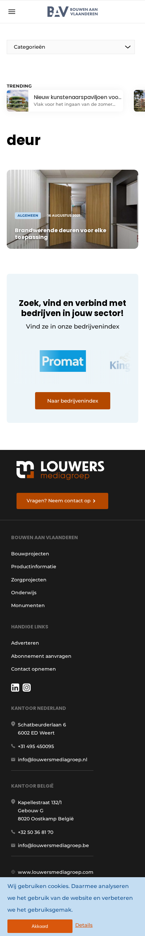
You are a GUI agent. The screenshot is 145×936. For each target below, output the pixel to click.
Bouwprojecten (30, 554)
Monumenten (28, 605)
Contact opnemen (33, 669)
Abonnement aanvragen (41, 656)
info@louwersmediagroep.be (53, 845)
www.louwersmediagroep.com (55, 872)
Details (84, 925)
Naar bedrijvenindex (72, 401)
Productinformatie (33, 566)
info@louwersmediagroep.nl (52, 760)
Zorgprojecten (29, 580)
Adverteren (25, 643)
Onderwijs (23, 593)
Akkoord (40, 926)
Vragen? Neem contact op (59, 501)
